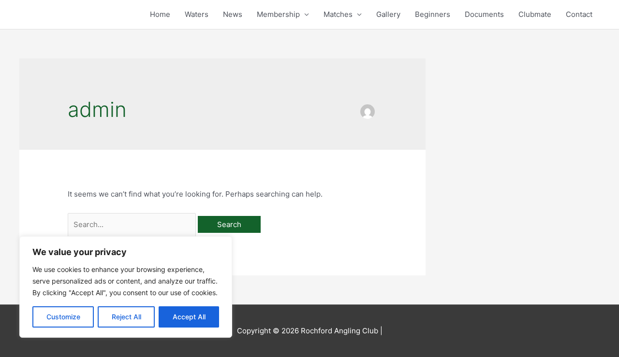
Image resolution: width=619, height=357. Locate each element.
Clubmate (534, 14)
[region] (125, 287)
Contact (579, 14)
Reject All (126, 317)
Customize (63, 317)
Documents (484, 14)
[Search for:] (133, 224)
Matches (338, 14)
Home (160, 14)
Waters (196, 14)
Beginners (432, 14)
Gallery (388, 14)
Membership (278, 14)
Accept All (189, 317)
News (232, 14)
